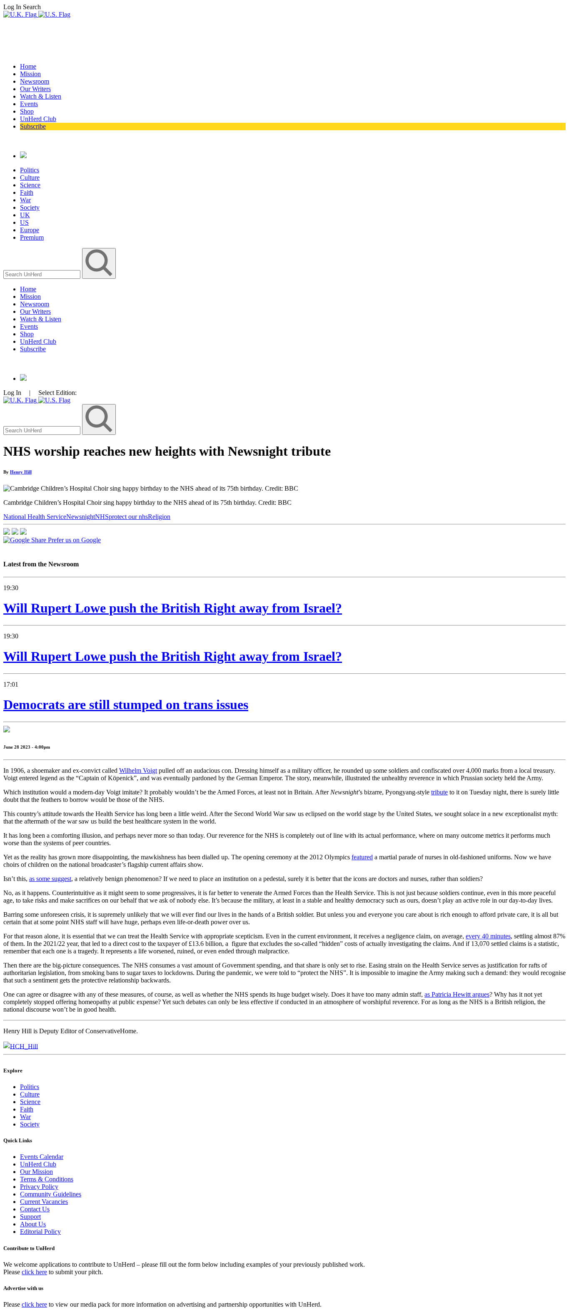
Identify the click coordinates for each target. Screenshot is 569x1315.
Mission (30, 73)
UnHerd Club (38, 118)
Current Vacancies (44, 1201)
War (25, 199)
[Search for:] (42, 274)
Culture (30, 177)
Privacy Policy (39, 1186)
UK (25, 214)
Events (29, 103)
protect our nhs (128, 516)
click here (34, 1271)
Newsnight (80, 516)
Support (30, 1216)
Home (28, 66)
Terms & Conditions (46, 1179)
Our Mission (36, 1171)
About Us (33, 1224)
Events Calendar (41, 1156)
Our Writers (35, 88)
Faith (26, 192)
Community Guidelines (50, 1194)
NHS (102, 516)
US (24, 222)
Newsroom (34, 81)
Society (30, 207)
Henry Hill (21, 471)
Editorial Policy (40, 1231)
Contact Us (35, 1209)
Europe (29, 229)
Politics (29, 170)
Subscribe (33, 126)
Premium (32, 237)
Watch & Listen (40, 96)
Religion (159, 516)
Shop (27, 111)
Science (30, 185)
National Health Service (34, 516)
